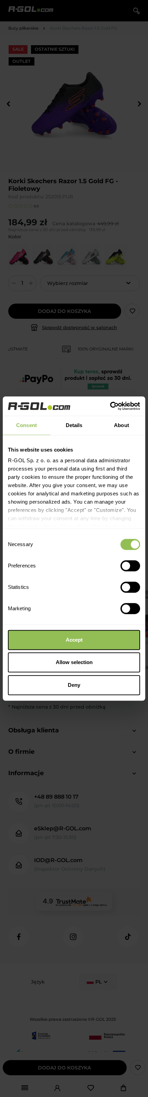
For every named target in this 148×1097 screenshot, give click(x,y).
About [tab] (121, 425)
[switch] (130, 565)
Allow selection (74, 662)
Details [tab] (74, 425)
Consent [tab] (26, 425)
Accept (74, 640)
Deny (74, 685)
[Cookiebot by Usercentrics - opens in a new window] (110, 406)
